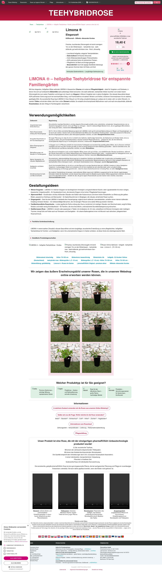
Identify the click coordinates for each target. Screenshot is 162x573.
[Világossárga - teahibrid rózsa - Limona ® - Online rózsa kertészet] (43, 536)
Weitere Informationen (21, 541)
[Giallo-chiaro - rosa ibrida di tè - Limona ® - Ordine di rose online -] (71, 536)
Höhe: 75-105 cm (62, 257)
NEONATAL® (93, 562)
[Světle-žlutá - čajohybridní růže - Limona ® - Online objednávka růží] (68, 536)
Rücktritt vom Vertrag (97, 569)
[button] (16, 567)
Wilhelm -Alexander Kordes (119, 263)
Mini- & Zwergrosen (34, 557)
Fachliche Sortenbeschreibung (43, 221)
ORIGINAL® (88, 549)
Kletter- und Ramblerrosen (35, 555)
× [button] (28, 525)
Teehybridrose (40, 24)
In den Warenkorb (121, 52)
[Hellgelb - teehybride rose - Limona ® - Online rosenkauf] (74, 536)
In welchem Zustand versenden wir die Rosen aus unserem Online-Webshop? (81, 408)
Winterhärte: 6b (98, 257)
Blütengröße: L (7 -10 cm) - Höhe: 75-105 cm (96, 260)
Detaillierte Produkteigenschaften (44, 238)
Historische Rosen (33, 549)
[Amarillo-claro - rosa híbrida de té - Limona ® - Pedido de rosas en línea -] (94, 536)
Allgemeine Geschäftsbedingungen (79, 569)
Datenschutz (63, 569)
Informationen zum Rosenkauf (81, 424)
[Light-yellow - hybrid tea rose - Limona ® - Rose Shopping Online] (46, 536)
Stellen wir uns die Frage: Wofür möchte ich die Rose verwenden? (81, 415)
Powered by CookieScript (16, 569)
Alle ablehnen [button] (16, 563)
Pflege (51, 2)
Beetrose (31, 552)
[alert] (16, 547)
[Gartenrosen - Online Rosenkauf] (156, 2)
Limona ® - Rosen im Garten (64, 263)
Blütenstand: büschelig (44, 257)
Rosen (31, 24)
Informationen (60, 2)
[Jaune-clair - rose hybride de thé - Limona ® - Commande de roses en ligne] (81, 536)
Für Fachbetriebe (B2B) (75, 2)
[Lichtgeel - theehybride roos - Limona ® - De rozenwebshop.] (97, 536)
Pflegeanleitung (81, 433)
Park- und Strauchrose (34, 554)
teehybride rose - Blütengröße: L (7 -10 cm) (62, 260)
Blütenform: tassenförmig (81, 257)
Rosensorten (23, 2)
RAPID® (58, 559)
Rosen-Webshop (12, 2)
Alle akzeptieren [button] (15, 558)
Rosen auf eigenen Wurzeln (37, 2)
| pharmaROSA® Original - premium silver (91, 263)
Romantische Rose (34, 547)
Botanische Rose (33, 560)
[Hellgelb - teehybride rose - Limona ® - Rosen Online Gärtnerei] (49, 536)
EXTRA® (93, 550)
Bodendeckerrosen (34, 559)
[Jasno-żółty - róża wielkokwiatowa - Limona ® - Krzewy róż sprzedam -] (55, 536)
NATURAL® (60, 556)
